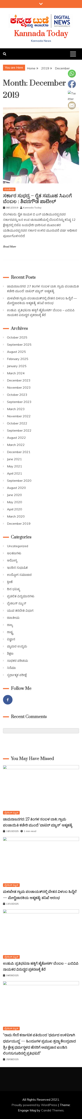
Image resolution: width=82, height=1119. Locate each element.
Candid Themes (52, 1110)
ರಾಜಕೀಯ (9, 189)
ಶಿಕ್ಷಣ (10, 653)
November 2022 (19, 416)
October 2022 (17, 423)
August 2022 (16, 438)
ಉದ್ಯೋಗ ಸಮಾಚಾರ (19, 575)
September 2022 (19, 430)
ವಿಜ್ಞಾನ (11, 639)
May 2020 (14, 502)
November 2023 (19, 387)
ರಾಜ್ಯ (10, 625)
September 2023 (19, 402)
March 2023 (16, 409)
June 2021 (14, 459)
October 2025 (17, 337)
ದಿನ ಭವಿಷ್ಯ (13, 589)
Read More (9, 246)
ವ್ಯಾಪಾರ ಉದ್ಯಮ (17, 646)
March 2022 (16, 445)
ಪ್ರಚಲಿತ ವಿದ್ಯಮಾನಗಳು (20, 596)
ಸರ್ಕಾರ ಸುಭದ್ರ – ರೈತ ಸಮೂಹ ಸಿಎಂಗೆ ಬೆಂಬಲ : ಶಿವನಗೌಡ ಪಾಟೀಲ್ (37, 199)
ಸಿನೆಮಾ (11, 668)
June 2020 (14, 495)
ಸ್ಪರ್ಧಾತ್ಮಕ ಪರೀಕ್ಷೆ (17, 675)
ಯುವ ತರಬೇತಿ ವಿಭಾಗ (20, 610)
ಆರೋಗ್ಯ (12, 560)
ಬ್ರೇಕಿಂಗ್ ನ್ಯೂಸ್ (16, 603)
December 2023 (18, 380)
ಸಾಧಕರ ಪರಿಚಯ (17, 661)
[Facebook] (8, 699)
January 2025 (16, 366)
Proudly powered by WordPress (35, 1105)
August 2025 (16, 352)
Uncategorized (17, 546)
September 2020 (19, 481)
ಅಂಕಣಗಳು (14, 553)
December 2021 (18, 452)
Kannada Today (41, 34)
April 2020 (14, 509)
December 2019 (18, 523)
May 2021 (14, 466)
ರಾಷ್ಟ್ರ (10, 632)
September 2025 (19, 344)
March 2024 (16, 373)
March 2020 (16, 516)
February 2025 (17, 359)
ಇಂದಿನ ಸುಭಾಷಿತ (17, 567)
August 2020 (16, 488)
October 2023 (17, 395)
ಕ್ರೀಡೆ (10, 582)
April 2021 (14, 473)
